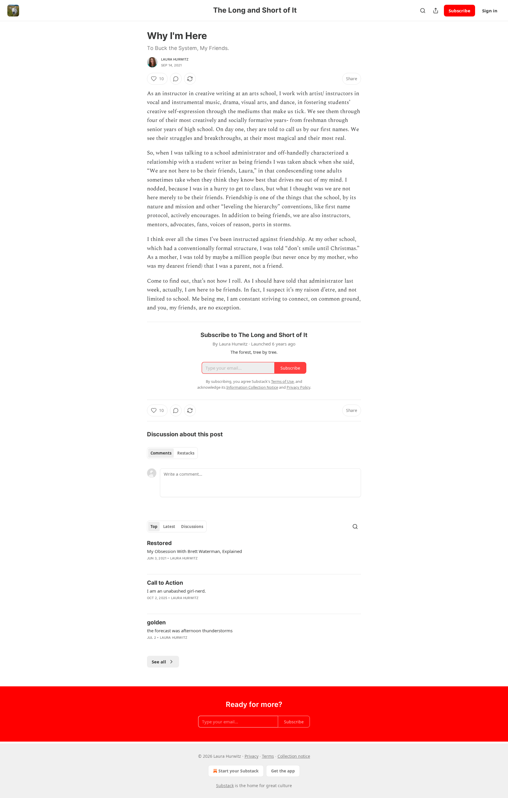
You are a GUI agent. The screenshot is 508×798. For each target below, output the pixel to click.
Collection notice (294, 756)
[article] (254, 554)
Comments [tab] (161, 453)
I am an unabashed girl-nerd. (176, 591)
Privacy (251, 756)
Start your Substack (238, 771)
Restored (159, 543)
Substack (225, 785)
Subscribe (459, 11)
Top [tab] (154, 526)
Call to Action (165, 582)
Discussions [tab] (192, 526)
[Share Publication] (436, 10)
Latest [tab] (169, 526)
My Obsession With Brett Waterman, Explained (194, 551)
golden (156, 622)
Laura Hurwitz (175, 59)
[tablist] (172, 453)
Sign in (489, 11)
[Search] (423, 10)
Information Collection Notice (252, 387)
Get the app (283, 771)
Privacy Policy (298, 387)
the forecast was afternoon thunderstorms (190, 630)
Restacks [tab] (185, 453)
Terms (268, 756)
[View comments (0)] (176, 79)
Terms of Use (282, 381)
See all (159, 662)
